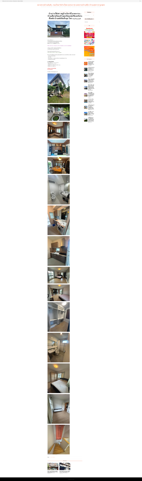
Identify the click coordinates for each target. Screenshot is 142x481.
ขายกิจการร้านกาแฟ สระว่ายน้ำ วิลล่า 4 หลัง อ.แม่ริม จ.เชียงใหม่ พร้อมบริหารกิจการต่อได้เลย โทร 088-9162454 (91, 107)
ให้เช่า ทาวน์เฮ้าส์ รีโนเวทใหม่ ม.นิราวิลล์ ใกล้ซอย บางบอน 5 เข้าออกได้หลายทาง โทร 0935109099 (91, 81)
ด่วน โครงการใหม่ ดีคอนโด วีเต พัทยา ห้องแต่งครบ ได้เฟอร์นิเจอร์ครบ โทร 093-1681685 (91, 63)
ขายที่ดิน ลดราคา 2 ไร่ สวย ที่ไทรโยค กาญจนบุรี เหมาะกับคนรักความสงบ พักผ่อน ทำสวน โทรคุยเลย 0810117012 (91, 119)
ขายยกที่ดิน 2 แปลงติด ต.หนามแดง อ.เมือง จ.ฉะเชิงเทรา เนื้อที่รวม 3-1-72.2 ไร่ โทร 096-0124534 (91, 113)
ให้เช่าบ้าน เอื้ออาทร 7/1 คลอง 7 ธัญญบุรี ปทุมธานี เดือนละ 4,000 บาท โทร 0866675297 (91, 75)
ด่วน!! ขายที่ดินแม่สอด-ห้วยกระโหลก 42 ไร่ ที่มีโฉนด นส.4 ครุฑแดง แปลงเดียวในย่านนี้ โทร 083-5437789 (91, 94)
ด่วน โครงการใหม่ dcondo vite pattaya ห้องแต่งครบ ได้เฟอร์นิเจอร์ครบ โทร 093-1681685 (91, 101)
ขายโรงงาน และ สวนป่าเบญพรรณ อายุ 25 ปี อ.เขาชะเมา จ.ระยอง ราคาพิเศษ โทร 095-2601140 (91, 69)
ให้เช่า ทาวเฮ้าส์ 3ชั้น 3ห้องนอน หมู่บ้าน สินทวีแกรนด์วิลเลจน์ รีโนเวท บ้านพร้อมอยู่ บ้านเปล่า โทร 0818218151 (53, 472)
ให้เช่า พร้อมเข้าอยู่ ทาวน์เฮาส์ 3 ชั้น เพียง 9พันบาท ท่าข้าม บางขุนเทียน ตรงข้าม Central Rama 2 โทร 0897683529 (64, 472)
